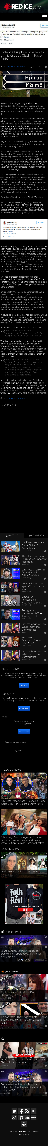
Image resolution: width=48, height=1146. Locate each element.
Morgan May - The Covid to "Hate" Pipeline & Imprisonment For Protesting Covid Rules (23, 1020)
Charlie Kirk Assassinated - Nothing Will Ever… (32, 599)
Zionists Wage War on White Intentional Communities (34, 627)
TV (6, 1038)
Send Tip (24, 731)
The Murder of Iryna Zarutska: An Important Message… (34, 559)
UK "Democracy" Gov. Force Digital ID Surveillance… (33, 545)
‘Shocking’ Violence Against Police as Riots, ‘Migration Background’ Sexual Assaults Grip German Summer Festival (23, 840)
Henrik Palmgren (24, 1131)
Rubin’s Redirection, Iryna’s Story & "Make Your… (33, 586)
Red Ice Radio (13, 932)
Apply (23, 685)
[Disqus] (23, 437)
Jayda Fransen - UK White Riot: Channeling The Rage (17, 994)
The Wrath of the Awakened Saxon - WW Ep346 (32, 640)
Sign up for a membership (13, 698)
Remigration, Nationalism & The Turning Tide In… (32, 613)
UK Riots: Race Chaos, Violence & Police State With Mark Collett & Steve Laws (23, 802)
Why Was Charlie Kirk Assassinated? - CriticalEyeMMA (33, 572)
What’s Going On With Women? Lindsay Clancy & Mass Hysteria (22, 1061)
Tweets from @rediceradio (16, 742)
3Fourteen (12, 971)
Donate (24, 708)
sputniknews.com (16, 66)
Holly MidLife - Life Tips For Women (21, 871)
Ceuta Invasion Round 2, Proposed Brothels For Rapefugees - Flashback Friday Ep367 (20, 953)
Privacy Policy (24, 1135)
